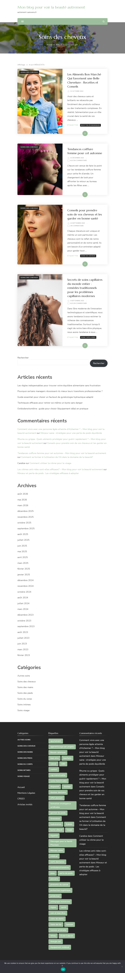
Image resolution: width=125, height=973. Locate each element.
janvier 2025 (23, 574)
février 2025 (23, 568)
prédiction (55, 896)
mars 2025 (22, 563)
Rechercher (23, 357)
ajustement (55, 741)
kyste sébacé (56, 830)
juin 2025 (22, 545)
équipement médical (59, 947)
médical (54, 856)
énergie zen (55, 941)
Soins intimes (24, 704)
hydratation (55, 824)
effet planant (56, 798)
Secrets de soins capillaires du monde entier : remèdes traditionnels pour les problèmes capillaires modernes (84, 288)
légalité (54, 835)
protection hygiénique (60, 890)
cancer (53, 764)
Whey (53, 935)
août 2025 (22, 534)
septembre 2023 (26, 626)
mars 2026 (22, 505)
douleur (67, 786)
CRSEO (21, 798)
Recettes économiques (90, 125)
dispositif (54, 786)
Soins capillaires (88, 337)
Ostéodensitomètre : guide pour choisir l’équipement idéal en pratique (52, 408)
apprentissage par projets (62, 746)
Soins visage (23, 710)
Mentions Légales (26, 792)
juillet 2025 (23, 539)
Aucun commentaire (78, 160)
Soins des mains (25, 687)
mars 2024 (22, 609)
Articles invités (24, 804)
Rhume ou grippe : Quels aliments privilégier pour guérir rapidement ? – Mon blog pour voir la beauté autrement (92, 778)
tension (69, 924)
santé (63, 907)
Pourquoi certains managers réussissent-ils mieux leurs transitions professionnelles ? (60, 391)
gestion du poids (58, 813)
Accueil (21, 787)
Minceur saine (56, 850)
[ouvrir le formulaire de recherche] (103, 21)
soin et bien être (57, 913)
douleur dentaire (58, 792)
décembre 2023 (25, 614)
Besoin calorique (57, 752)
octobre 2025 (24, 522)
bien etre (54, 758)
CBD (63, 764)
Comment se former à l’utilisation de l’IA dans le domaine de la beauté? (57, 457)
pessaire (54, 879)
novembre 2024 (25, 586)
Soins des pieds (25, 693)
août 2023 (22, 632)
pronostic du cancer (59, 884)
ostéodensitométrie (59, 867)
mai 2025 (22, 551)
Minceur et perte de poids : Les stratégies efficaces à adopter (48, 473)
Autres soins (23, 675)
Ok (63, 969)
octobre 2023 (24, 620)
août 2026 (22, 493)
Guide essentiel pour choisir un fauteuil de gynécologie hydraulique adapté (55, 397)
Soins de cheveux (88, 256)
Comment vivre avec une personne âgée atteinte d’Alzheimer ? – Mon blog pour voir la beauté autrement (92, 748)
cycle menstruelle (58, 781)
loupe (69, 830)
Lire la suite (81, 133)
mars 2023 (22, 649)
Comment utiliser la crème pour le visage (50, 463)
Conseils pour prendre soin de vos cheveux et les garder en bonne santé (84, 214)
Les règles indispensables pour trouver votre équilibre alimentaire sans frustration (58, 385)
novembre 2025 (25, 516)
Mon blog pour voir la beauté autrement (51, 7)
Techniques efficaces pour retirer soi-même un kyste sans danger (50, 402)
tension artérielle (58, 930)
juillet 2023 (23, 637)
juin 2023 (22, 643)
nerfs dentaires (57, 862)
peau (52, 873)
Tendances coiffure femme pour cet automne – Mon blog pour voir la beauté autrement (61, 453)
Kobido (69, 824)
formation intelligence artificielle (60, 805)
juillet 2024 (23, 603)
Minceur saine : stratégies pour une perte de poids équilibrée (71, 433)
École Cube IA (67, 935)
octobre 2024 (24, 591)
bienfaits (67, 758)
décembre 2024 (25, 580)
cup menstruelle (57, 775)
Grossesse (55, 818)
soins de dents (57, 918)
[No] (122, 966)
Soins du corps (24, 698)
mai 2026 (22, 499)
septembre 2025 (26, 528)
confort (53, 769)
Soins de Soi (55, 924)
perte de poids (66, 873)
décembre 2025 (25, 511)
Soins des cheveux (29, 72)
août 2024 (22, 597)
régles (53, 907)
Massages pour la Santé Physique (61, 843)
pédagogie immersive (60, 901)
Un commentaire (77, 226)
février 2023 (23, 655)
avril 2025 (22, 557)
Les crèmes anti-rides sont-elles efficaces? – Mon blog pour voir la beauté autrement (60, 469)
